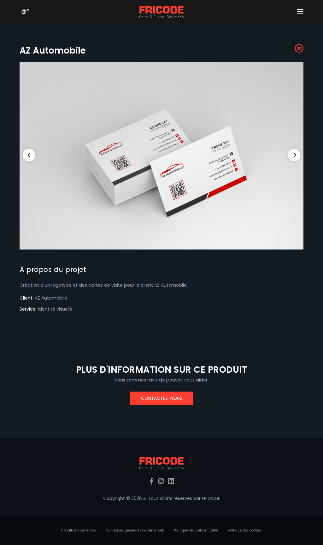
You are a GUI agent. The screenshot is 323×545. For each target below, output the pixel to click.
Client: (26, 298)
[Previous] (29, 155)
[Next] (294, 155)
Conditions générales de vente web (135, 530)
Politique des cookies (244, 530)
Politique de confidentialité (196, 530)
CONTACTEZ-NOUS (161, 398)
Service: (28, 309)
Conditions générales (79, 530)
